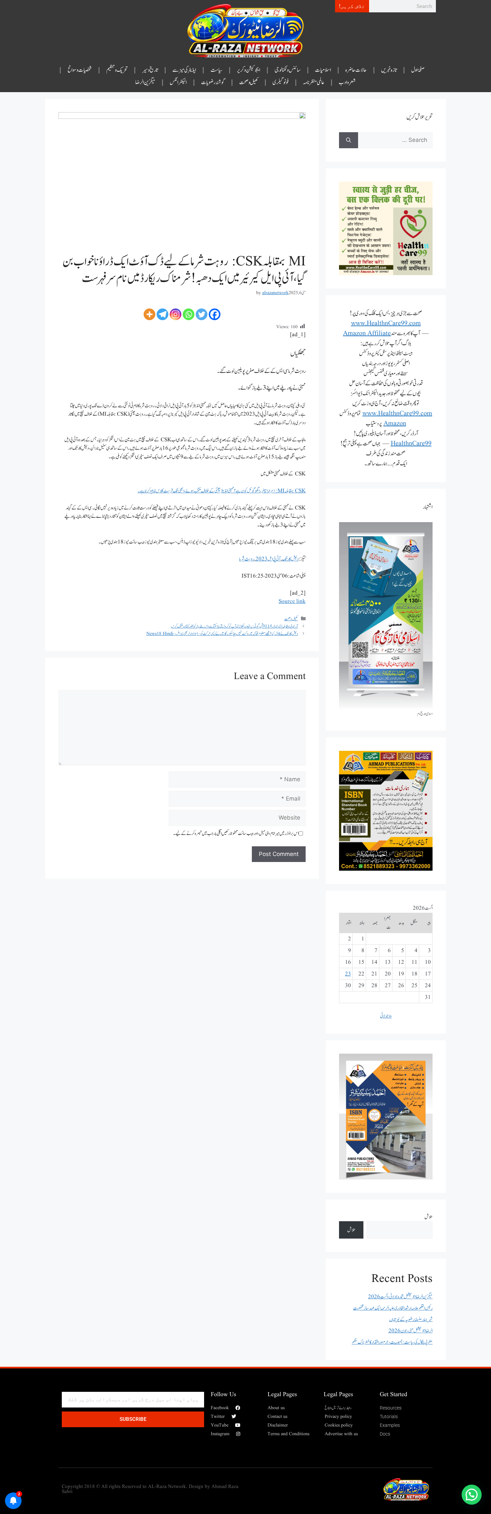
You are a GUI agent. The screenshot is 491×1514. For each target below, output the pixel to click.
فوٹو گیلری (281, 82)
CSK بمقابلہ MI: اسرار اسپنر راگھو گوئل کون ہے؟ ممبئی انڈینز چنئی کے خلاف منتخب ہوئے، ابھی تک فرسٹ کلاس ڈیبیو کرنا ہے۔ (222, 491)
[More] (149, 314)
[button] (472, 1495)
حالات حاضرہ (356, 70)
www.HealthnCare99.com (386, 323)
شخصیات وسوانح (79, 70)
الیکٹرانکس (178, 82)
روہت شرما (246, 559)
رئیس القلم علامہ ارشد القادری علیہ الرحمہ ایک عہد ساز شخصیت (393, 1308)
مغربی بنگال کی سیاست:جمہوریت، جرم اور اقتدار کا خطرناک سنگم (392, 1342)
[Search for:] (395, 140)
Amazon (394, 423)
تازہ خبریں (389, 70)
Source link (292, 601)
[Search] (348, 140)
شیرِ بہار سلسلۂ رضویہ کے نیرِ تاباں (411, 1319)
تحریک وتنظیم (117, 70)
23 (348, 974)
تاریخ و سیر (150, 70)
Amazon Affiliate (367, 333)
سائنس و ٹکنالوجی (288, 70)
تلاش (429, 1217)
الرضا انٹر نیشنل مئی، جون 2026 (410, 1331)
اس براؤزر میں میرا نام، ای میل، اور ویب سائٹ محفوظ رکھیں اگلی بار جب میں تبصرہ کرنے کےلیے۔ (236, 833)
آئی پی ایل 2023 (268, 559)
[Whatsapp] (188, 314)
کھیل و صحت (249, 82)
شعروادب (347, 82)
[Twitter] (201, 314)
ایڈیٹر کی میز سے (184, 70)
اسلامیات (323, 70)
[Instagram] (175, 314)
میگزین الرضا (145, 82)
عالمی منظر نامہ (313, 82)
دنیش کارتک (290, 559)
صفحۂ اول (418, 70)
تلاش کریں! (352, 6)
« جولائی (386, 1016)
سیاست (216, 70)
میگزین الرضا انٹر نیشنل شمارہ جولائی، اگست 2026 (400, 1297)
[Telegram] (162, 314)
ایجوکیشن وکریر (248, 70)
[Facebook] (214, 314)
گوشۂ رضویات (213, 82)
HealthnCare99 (411, 443)
